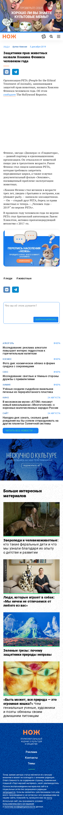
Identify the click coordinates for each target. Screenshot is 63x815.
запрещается (9, 792)
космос (7, 359)
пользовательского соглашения (18, 804)
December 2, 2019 (37, 143)
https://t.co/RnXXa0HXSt (21, 137)
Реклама (31, 752)
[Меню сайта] (58, 36)
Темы (31, 763)
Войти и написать (45, 319)
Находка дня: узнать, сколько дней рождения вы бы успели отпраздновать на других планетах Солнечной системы (30, 420)
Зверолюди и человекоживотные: (30, 546)
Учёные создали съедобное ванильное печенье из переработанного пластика (28, 390)
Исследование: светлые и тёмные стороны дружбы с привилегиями (31, 378)
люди (6, 47)
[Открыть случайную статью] (44, 36)
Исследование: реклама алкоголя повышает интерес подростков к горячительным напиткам (25, 350)
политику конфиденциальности (19, 807)
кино (6, 397)
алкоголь (8, 343)
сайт (5, 413)
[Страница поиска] (51, 36)
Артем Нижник (19, 46)
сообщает (9, 94)
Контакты (31, 757)
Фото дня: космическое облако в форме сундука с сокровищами (29, 365)
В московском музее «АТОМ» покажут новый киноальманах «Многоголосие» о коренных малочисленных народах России (30, 404)
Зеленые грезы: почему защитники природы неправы (27, 652)
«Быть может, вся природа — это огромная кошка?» (30, 708)
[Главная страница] (9, 36)
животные (25, 278)
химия (7, 385)
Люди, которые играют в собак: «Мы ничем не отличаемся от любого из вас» (29, 601)
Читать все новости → (20, 430)
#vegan (38, 103)
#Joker (40, 130)
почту (49, 798)
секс (5, 372)
